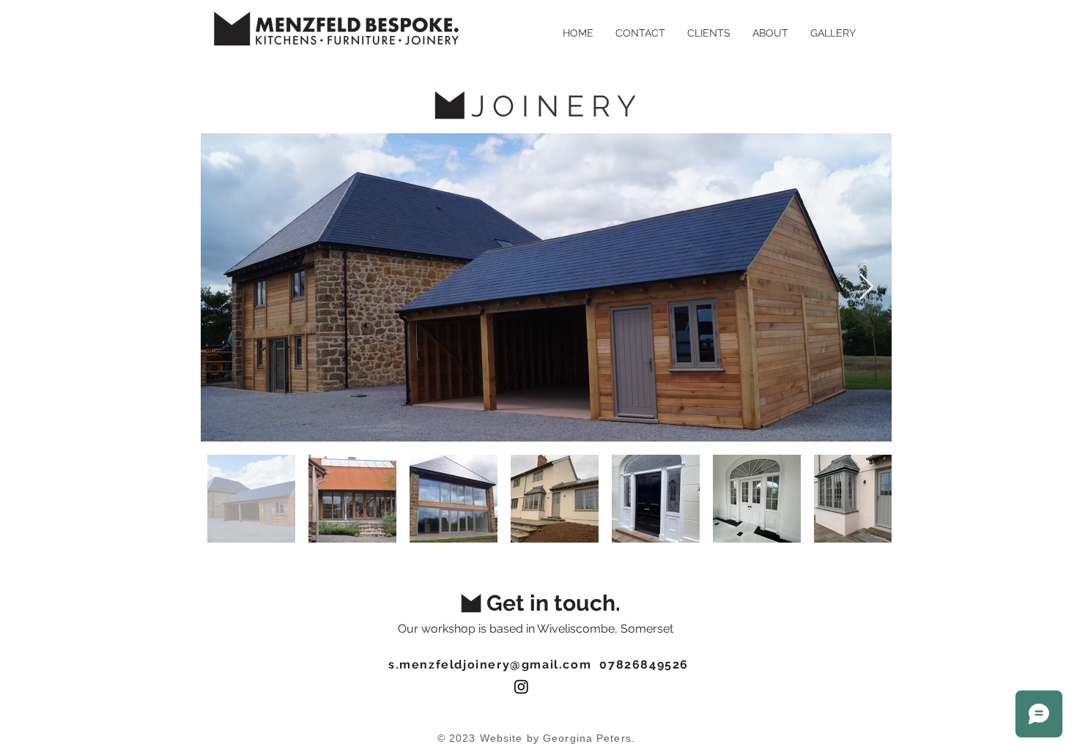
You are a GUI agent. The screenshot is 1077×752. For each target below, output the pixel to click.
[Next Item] (866, 287)
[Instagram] (521, 686)
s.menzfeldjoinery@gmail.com (489, 664)
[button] (833, 33)
